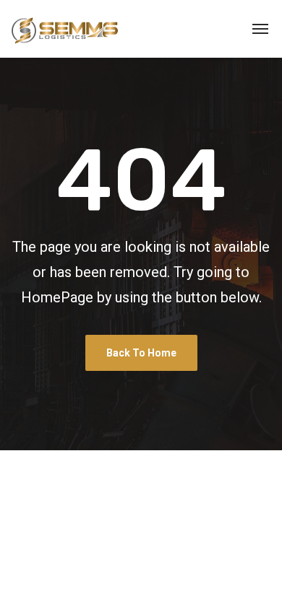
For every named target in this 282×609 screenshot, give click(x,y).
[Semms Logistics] (65, 29)
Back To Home (141, 353)
